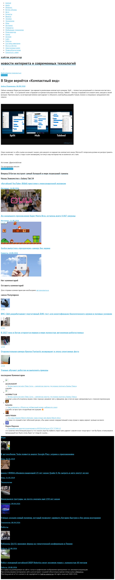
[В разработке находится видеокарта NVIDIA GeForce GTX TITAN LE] (7, 424)
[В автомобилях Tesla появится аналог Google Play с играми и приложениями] (5, 449)
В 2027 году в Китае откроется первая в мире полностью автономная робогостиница (42, 332)
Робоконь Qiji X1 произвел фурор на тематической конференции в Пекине (37, 543)
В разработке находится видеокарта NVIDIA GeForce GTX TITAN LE (34, 428)
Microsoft (4, 169)
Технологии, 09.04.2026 (10, 503)
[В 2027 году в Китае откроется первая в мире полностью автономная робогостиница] (5, 325)
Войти (3, 73)
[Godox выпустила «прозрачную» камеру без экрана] (21, 276)
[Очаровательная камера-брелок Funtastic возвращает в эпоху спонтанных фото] (5, 344)
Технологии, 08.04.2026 (10, 522)
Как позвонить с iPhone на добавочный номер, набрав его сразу (32, 407)
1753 (3, 347)
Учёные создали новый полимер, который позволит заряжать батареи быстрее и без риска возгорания (51, 517)
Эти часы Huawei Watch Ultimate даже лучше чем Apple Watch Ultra (34, 418)
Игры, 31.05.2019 (8, 478)
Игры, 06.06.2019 (8, 459)
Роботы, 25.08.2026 (9, 548)
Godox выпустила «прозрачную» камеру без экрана (25, 248)
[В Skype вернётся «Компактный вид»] (37, 144)
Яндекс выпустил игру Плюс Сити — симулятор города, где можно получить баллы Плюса (42, 386)
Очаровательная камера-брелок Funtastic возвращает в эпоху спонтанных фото (40, 351)
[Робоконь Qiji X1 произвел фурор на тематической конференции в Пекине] (5, 539)
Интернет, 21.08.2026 (10, 220)
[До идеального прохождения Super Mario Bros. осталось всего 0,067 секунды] (21, 243)
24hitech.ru (79, 572)
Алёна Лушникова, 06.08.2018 (13, 86)
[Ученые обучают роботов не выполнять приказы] (5, 363)
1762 (3, 309)
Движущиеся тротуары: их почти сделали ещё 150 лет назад (30, 499)
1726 (3, 365)
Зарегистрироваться (13, 73)
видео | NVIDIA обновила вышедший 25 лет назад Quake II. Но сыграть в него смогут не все (45, 473)
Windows (4, 75)
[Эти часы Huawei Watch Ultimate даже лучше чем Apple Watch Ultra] (7, 413)
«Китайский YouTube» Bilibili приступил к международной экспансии (33, 183)
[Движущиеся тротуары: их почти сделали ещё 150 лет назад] (5, 494)
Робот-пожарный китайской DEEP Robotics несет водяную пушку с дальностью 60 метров (44, 562)
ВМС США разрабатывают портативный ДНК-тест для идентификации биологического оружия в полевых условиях (56, 313)
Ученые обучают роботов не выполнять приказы (24, 370)
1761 (3, 328)
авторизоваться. (42, 290)
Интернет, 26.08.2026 (10, 188)
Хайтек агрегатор (47, 574)
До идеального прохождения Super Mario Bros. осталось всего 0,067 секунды (38, 215)
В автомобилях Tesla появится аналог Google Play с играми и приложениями (37, 454)
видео (10, 169)
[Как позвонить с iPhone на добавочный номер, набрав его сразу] (7, 403)
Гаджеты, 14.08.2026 (9, 253)
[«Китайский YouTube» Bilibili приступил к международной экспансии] (21, 211)
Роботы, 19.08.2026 (9, 567)
